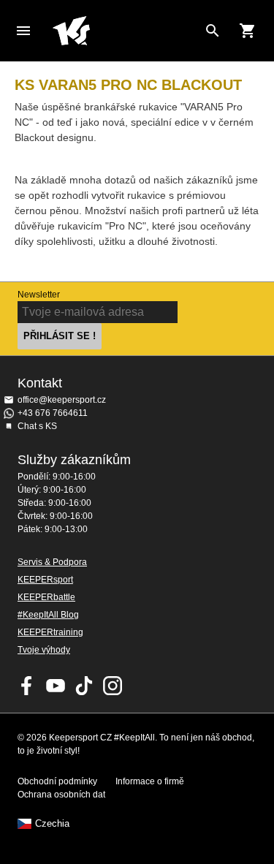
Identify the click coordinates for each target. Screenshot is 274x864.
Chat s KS (37, 426)
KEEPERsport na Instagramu (112, 685)
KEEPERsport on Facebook (27, 685)
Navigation (23, 30)
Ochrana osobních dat (61, 794)
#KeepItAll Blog (48, 615)
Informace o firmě (149, 781)
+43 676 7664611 (53, 413)
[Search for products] (212, 30)
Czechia (52, 824)
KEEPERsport (45, 580)
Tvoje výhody (44, 650)
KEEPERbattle (46, 597)
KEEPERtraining (50, 632)
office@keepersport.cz (62, 400)
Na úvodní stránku (125, 30)
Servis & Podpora (52, 562)
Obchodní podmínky (57, 781)
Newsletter (39, 294)
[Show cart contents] (247, 30)
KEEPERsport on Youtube (55, 685)
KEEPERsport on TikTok (84, 685)
